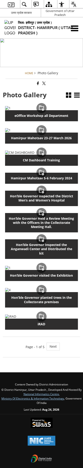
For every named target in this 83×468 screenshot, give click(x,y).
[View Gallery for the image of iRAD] (41, 316)
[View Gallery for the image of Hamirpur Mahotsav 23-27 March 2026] (41, 130)
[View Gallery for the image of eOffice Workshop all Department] (41, 108)
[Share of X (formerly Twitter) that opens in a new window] (43, 83)
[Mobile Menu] (75, 28)
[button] (68, 96)
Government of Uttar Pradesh (60, 13)
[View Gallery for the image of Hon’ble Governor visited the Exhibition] (41, 268)
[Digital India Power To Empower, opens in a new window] (41, 459)
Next (53, 346)
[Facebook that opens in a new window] (37, 83)
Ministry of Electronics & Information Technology (32, 398)
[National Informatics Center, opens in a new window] (41, 441)
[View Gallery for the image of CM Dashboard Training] (41, 153)
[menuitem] (11, 4)
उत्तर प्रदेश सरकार (21, 13)
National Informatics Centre (41, 394)
